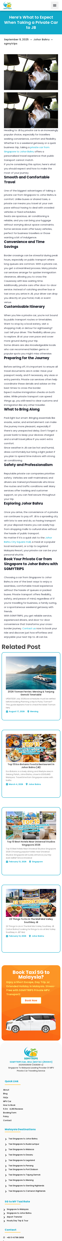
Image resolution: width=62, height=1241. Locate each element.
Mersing (34, 711)
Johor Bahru (41, 39)
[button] (55, 5)
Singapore (37, 861)
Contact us (29, 628)
